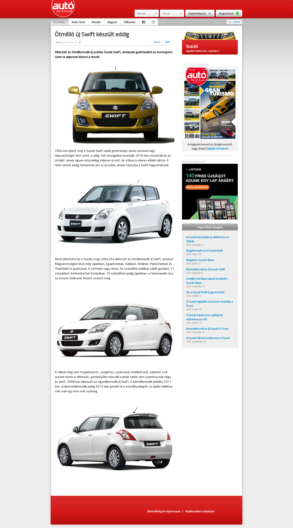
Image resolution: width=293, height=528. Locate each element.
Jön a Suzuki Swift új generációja (205, 292)
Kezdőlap (59, 22)
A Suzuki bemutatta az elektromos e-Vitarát (208, 239)
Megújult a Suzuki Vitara (200, 260)
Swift (167, 42)
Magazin (112, 22)
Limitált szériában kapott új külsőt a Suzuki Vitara (206, 280)
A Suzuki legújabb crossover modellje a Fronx (209, 303)
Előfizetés (130, 22)
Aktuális (96, 22)
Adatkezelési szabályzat (199, 511)
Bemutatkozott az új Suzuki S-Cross (207, 328)
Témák (166, 13)
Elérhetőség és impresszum (164, 511)
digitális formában (217, 148)
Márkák (141, 13)
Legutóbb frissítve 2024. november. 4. (203, 51)
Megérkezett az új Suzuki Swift (204, 250)
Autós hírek (78, 22)
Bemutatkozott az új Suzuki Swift (205, 269)
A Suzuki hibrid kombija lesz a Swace (208, 338)
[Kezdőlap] (63, 9)
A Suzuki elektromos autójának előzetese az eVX (204, 317)
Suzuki (157, 42)
